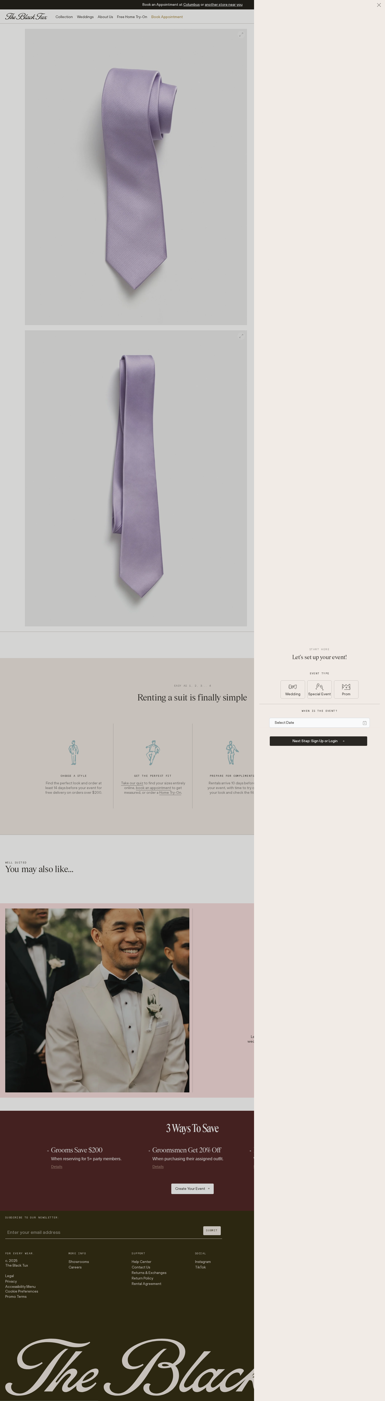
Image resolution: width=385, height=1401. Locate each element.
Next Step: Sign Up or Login (315, 741)
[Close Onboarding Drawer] (379, 5)
